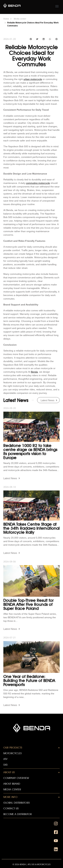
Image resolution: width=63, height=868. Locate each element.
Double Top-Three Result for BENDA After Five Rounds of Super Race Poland (28, 604)
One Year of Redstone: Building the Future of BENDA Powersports (29, 680)
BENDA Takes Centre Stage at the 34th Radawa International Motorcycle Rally (31, 528)
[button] (57, 6)
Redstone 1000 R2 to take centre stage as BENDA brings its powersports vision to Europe (30, 451)
